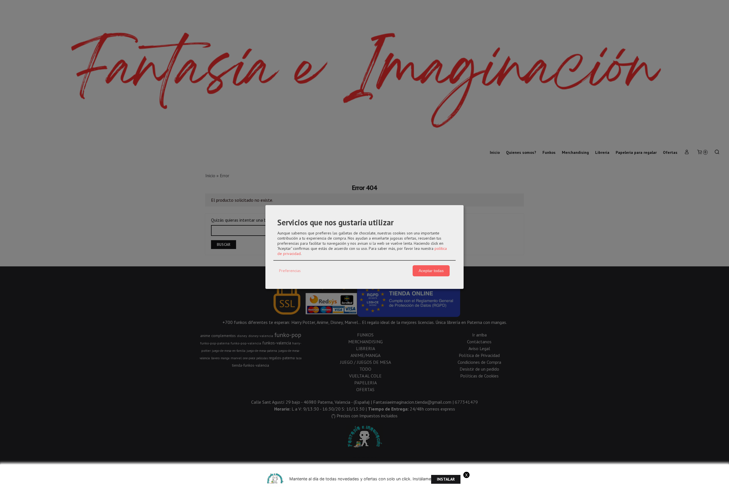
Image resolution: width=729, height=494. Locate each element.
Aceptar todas (431, 270)
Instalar (446, 479)
